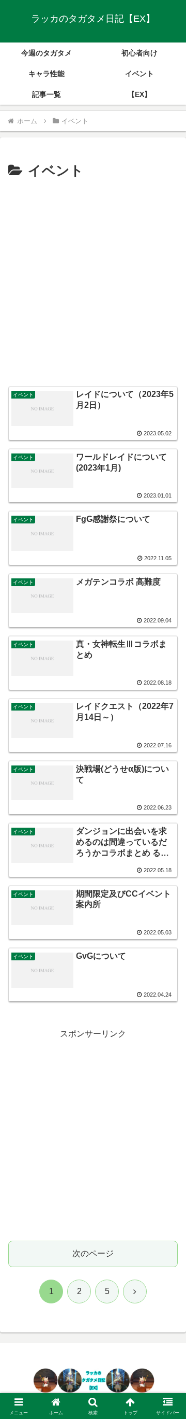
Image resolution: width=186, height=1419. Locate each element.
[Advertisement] (93, 281)
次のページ (93, 1253)
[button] (166, 1286)
